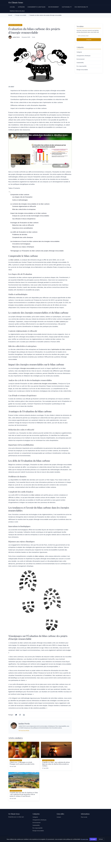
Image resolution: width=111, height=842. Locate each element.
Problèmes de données (19, 234)
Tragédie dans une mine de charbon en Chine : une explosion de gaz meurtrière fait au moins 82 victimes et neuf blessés (24, 794)
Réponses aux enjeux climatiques (23, 247)
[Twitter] (16, 714)
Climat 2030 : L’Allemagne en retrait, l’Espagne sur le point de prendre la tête (22, 763)
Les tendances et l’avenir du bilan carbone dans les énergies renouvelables (34, 241)
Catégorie (21, 7)
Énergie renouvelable (17, 11)
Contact (59, 817)
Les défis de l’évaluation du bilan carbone (23, 232)
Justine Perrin (16, 37)
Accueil (12, 7)
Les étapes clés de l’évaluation (22, 197)
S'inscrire (88, 39)
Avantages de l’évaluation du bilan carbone (24, 222)
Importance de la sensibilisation (22, 228)
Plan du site (84, 817)
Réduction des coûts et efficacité (23, 225)
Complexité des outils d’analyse (22, 237)
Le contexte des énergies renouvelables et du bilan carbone (29, 204)
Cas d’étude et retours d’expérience (23, 219)
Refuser (101, 839)
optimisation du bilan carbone (61, 349)
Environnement (53, 7)
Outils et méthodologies (20, 200)
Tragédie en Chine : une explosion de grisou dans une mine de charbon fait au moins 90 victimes (56, 764)
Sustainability (67, 7)
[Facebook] (20, 714)
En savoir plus (84, 839)
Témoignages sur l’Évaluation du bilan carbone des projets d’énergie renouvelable (37, 251)
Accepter (93, 839)
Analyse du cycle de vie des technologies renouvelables (30, 216)
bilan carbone (14, 260)
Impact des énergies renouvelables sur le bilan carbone (28, 213)
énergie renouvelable (28, 368)
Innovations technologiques (21, 244)
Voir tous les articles (24, 730)
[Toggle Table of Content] (9, 192)
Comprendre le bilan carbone (19, 194)
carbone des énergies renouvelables (45, 383)
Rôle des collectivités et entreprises (24, 209)
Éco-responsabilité (81, 7)
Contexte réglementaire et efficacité (24, 206)
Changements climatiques (36, 7)
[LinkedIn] (23, 714)
